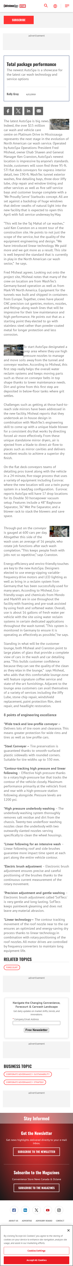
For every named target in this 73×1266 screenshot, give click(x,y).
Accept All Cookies (36, 1260)
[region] (36, 1245)
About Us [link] (13, 1220)
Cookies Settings (36, 1250)
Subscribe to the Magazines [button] (36, 1188)
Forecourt (12, 967)
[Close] (68, 1230)
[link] (8, 111)
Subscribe (18, 20)
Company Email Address (26, 1019)
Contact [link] (60, 1220)
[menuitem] (8, 111)
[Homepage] (15, 6)
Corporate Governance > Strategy (25, 1082)
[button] (67, 6)
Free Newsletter (36, 1030)
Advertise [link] (27, 1220)
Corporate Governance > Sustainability (28, 1074)
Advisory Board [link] (44, 1220)
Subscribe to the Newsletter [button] (36, 1152)
